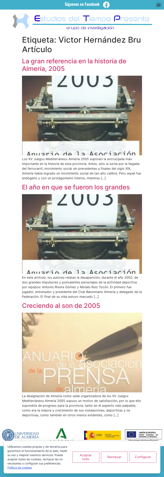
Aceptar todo (86, 457)
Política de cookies (19, 467)
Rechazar (114, 457)
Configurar (143, 457)
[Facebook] (106, 5)
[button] (158, 4)
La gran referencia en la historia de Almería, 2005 (74, 64)
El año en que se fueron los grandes (76, 187)
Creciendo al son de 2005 (61, 306)
